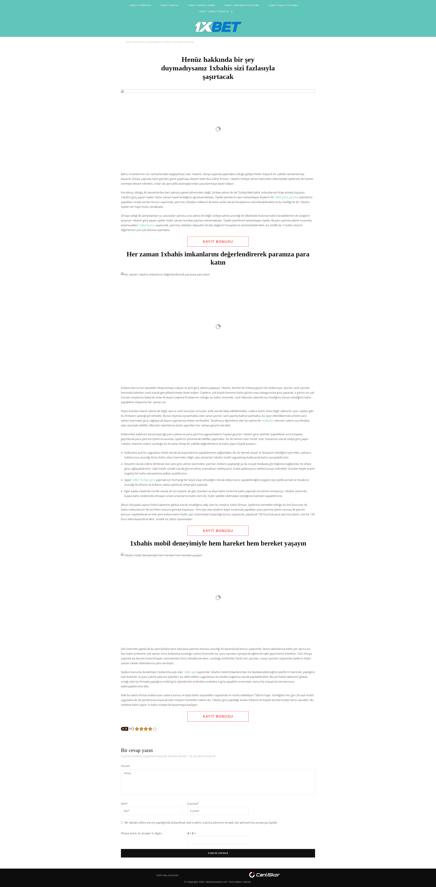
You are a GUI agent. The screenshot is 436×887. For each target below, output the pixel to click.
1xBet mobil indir (201, 5)
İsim (124, 804)
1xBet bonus (147, 225)
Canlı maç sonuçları (167, 875)
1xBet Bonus (169, 5)
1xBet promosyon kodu (242, 5)
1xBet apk (190, 672)
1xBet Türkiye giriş (143, 480)
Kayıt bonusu (218, 241)
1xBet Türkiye (140, 5)
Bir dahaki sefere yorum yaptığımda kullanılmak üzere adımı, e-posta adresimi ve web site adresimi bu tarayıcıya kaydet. (201, 822)
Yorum (125, 766)
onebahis (267, 420)
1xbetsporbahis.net (216, 881)
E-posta (193, 804)
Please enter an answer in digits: (141, 833)
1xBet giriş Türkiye (213, 11)
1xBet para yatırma (283, 5)
